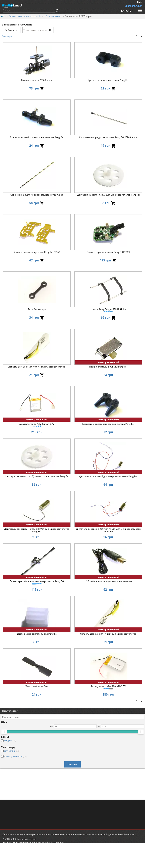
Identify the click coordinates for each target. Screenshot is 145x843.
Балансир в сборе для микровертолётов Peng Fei (37, 581)
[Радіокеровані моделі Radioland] (2, 16)
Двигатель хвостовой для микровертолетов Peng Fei (108, 476)
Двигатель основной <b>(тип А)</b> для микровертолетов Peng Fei (108, 530)
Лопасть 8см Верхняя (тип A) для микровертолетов (36, 366)
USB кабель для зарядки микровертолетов (108, 581)
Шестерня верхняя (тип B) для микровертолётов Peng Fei (37, 476)
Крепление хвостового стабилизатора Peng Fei (108, 424)
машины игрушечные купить (71, 834)
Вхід (139, 2)
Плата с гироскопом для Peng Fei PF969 (108, 252)
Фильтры (7, 36)
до (99, 726)
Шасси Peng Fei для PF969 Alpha (108, 309)
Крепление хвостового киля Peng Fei (108, 80)
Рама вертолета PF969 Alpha (36, 80)
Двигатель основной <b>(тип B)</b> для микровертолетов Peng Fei (36, 530)
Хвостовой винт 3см (36, 686)
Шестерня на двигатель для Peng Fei (36, 634)
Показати (72, 764)
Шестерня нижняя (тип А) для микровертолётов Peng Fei (108, 194)
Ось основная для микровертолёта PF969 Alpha (36, 194)
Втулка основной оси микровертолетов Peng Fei (36, 137)
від (51, 726)
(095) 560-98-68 (133, 6)
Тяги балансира (37, 309)
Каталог (127, 10)
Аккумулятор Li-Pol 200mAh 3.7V (36, 424)
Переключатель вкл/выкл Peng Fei (108, 366)
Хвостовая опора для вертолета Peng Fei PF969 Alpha (108, 137)
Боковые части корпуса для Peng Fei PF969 (36, 252)
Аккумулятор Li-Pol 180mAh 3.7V (108, 686)
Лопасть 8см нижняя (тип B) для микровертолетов (108, 634)
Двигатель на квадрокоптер (18, 834)
